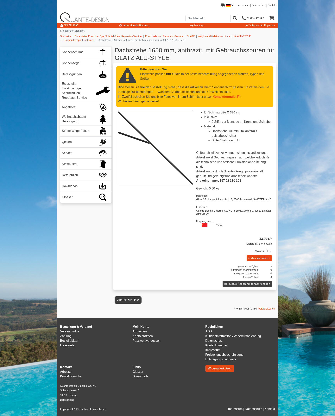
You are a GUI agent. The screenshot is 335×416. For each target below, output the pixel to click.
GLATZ (191, 36)
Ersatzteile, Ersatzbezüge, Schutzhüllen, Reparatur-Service (108, 36)
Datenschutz (258, 5)
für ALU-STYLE (242, 36)
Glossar (138, 371)
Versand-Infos (69, 331)
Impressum (243, 5)
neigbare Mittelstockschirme (214, 36)
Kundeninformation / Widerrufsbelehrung (233, 336)
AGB (208, 331)
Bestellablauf (69, 340)
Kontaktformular (224, 96)
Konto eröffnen (143, 336)
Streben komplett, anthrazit (79, 40)
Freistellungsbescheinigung (224, 354)
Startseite (65, 36)
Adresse (66, 371)
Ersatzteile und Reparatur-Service (164, 36)
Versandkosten (266, 308)
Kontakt (272, 5)
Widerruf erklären (219, 368)
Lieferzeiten (68, 345)
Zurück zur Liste (128, 300)
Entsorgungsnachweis (220, 359)
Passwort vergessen (147, 340)
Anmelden (140, 331)
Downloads (140, 376)
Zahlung (66, 336)
